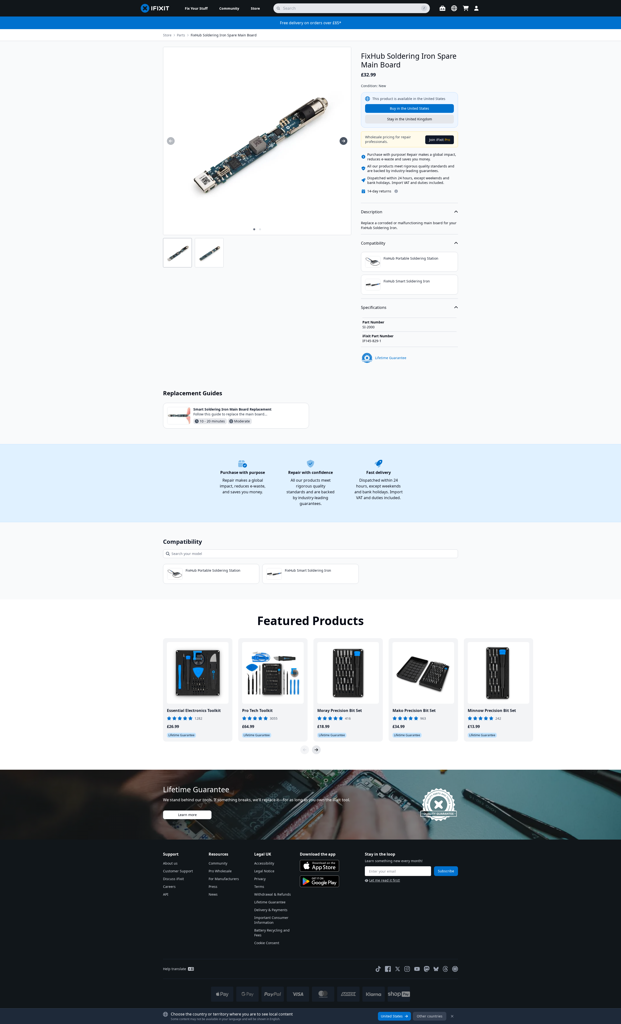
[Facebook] (388, 969)
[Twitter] (397, 969)
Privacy (260, 878)
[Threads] (445, 969)
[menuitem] (196, 8)
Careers (169, 886)
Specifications (373, 307)
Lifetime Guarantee (270, 902)
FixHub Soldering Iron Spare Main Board (224, 35)
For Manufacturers (224, 878)
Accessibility (264, 863)
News (213, 894)
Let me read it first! (384, 880)
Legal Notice (264, 871)
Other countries (429, 1016)
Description (371, 212)
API (165, 894)
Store (167, 35)
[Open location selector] (454, 8)
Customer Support (178, 871)
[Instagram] (407, 969)
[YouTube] (417, 969)
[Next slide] (316, 749)
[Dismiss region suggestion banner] (452, 1016)
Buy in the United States (409, 108)
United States (392, 1016)
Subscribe (446, 871)
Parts (181, 35)
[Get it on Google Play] (319, 881)
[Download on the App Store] (319, 866)
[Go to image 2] (260, 229)
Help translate (174, 968)
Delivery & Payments (270, 910)
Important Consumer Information (271, 920)
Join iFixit (439, 139)
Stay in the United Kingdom (409, 119)
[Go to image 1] (254, 229)
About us (170, 863)
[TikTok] (378, 969)
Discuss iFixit (173, 878)
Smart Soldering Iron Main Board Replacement (232, 409)
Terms (259, 886)
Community (218, 863)
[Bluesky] (436, 969)
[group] (171, 141)
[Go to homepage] (157, 8)
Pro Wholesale (220, 871)
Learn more (187, 814)
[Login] (476, 8)
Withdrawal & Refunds (272, 894)
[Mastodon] (427, 969)
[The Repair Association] (455, 969)
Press (213, 886)
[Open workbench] (442, 8)
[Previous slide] (304, 749)
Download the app (317, 854)
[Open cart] (466, 8)
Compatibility (373, 243)
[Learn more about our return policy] (396, 191)
